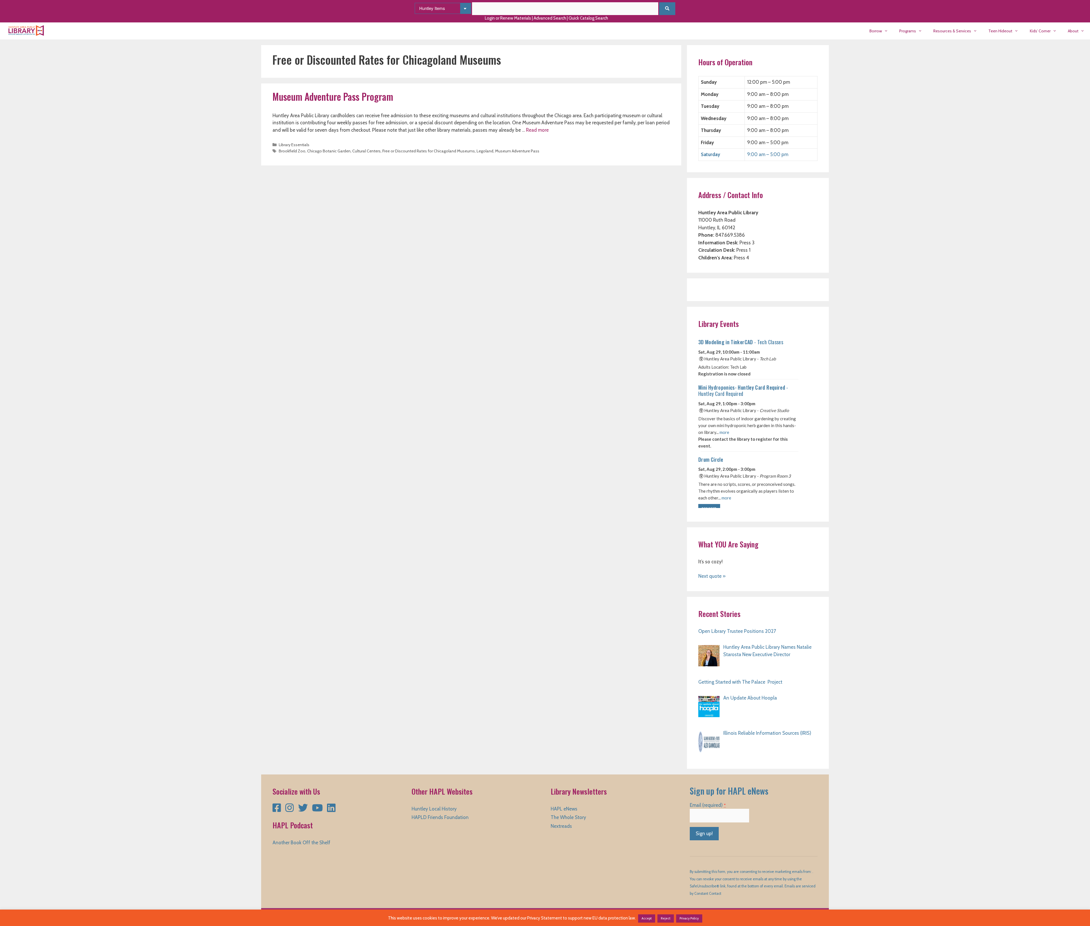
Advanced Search (550, 18)
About (1073, 30)
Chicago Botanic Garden (329, 151)
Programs (907, 30)
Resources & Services (952, 30)
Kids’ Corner (1040, 30)
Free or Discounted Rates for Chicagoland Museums (428, 151)
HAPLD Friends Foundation (440, 817)
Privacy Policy (689, 918)
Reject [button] (665, 918)
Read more (537, 130)
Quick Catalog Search (588, 18)
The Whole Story (568, 817)
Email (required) (708, 805)
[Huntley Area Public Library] (28, 30)
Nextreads (561, 826)
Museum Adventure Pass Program (332, 97)
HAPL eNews (564, 809)
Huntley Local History (434, 809)
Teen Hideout (1000, 30)
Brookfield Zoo (292, 151)
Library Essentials (294, 144)
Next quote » (712, 576)
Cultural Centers (366, 151)
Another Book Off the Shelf (301, 842)
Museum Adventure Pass (517, 151)
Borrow (875, 30)
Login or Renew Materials (508, 18)
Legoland (485, 151)
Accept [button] (647, 918)
